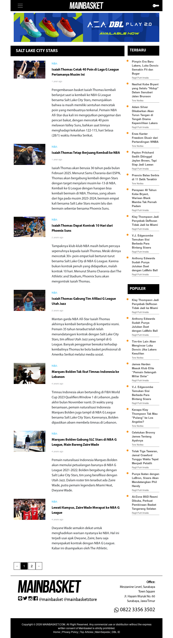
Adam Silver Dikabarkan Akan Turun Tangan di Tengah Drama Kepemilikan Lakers (145, 115)
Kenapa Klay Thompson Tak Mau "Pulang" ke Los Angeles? (145, 416)
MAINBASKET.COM (54, 624)
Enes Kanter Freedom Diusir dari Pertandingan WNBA (145, 138)
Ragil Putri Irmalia (140, 77)
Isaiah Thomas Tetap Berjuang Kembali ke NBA (86, 153)
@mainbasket (51, 599)
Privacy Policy (70, 632)
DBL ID (116, 632)
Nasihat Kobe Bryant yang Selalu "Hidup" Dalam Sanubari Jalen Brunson (145, 90)
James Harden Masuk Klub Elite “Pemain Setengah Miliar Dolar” (144, 370)
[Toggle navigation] (20, 6)
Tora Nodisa (137, 100)
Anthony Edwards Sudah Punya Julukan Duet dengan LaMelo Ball (145, 264)
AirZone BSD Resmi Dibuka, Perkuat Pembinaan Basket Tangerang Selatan (145, 503)
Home (56, 632)
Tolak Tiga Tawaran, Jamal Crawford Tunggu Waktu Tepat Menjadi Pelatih (145, 457)
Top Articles (86, 632)
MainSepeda (102, 632)
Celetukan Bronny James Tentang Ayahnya (143, 436)
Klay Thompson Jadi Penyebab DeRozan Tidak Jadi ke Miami (145, 221)
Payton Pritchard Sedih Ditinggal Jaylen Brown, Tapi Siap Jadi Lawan (144, 158)
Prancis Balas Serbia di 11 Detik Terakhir (145, 177)
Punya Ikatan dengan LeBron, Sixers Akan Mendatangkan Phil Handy (145, 480)
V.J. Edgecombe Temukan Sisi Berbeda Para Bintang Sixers (142, 241)
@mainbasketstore (80, 599)
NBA (54, 63)
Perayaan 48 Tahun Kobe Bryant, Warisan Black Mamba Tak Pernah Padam (144, 198)
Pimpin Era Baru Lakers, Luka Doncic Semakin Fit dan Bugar (145, 67)
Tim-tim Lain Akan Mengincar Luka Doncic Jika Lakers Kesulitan (144, 347)
